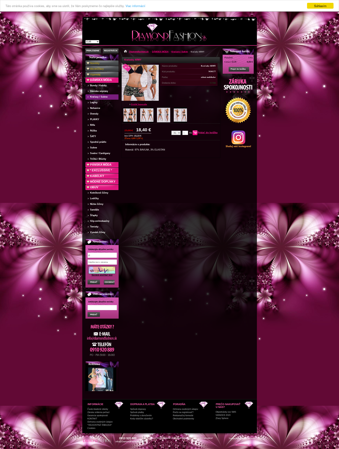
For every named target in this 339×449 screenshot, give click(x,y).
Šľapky (94, 215)
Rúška (93, 130)
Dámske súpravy (99, 91)
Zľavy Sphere (222, 418)
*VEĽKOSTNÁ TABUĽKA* (99, 425)
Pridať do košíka (208, 132)
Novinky (95, 63)
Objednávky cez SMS (226, 412)
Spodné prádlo (98, 142)
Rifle (92, 125)
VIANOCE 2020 (223, 415)
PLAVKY (94, 119)
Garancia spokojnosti (97, 415)
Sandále (94, 209)
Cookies (91, 428)
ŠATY (93, 136)
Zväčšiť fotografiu (139, 104)
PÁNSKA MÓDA (101, 164)
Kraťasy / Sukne (99, 96)
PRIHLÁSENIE (92, 51)
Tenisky (94, 226)
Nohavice (95, 108)
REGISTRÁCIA (110, 51)
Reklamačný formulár (183, 415)
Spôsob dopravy (138, 409)
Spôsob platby (137, 412)
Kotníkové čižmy (99, 192)
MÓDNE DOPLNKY (102, 181)
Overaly (94, 113)
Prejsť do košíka (238, 69)
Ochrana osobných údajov (100, 422)
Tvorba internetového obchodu (242, 438)
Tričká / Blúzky (98, 159)
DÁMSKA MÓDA (101, 80)
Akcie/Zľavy (97, 68)
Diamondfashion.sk (139, 51)
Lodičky (94, 198)
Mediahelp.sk (244, 444)
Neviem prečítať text (102, 275)
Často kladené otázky (97, 409)
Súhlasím (320, 6)
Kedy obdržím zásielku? (141, 418)
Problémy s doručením (141, 415)
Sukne (93, 147)
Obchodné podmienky (183, 418)
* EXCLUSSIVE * (101, 170)
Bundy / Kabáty (98, 85)
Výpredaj (95, 74)
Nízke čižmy (96, 204)
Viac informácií (135, 6)
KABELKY (97, 175)
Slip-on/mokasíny (99, 221)
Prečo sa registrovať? (183, 412)
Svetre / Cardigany (100, 153)
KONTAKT (92, 418)
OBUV (94, 187)
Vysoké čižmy (97, 232)
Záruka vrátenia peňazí (98, 412)
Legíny (93, 102)
